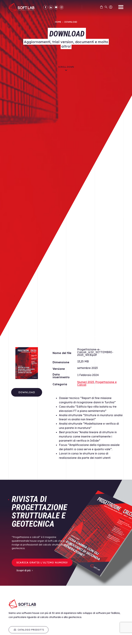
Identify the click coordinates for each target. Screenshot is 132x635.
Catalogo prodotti (31, 629)
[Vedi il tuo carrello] (101, 7)
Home (58, 22)
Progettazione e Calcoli (97, 383)
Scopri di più (23, 570)
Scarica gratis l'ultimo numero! (42, 562)
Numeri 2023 (85, 382)
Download (26, 392)
